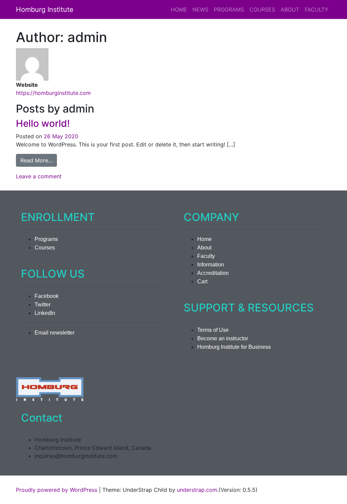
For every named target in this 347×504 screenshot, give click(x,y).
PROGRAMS (229, 9)
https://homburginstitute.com (53, 92)
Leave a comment (39, 176)
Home (204, 239)
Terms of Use (213, 330)
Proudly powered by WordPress (56, 489)
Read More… (38, 160)
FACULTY (316, 9)
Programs (46, 239)
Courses (45, 247)
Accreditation (213, 273)
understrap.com (197, 489)
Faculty (206, 256)
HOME (179, 9)
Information (210, 264)
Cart (202, 281)
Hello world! (43, 123)
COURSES (262, 9)
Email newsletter (55, 333)
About (204, 247)
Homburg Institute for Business (234, 347)
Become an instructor (222, 338)
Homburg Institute (45, 9)
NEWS (200, 9)
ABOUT (290, 9)
